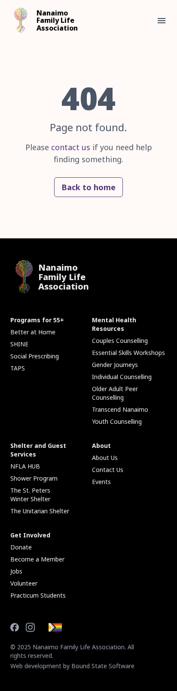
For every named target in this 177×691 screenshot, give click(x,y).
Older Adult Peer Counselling (115, 393)
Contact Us (107, 470)
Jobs (16, 571)
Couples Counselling (120, 340)
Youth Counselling (117, 421)
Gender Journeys (115, 365)
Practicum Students (38, 595)
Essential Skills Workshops (128, 353)
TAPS (17, 368)
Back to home (88, 187)
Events (101, 482)
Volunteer (23, 583)
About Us (105, 457)
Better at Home (32, 332)
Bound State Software (102, 666)
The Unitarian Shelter (39, 511)
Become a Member (37, 559)
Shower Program (34, 478)
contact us (70, 147)
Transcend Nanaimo (120, 409)
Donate (21, 547)
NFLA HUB (25, 466)
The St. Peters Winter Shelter (30, 494)
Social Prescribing (34, 356)
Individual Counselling (122, 377)
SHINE (19, 344)
